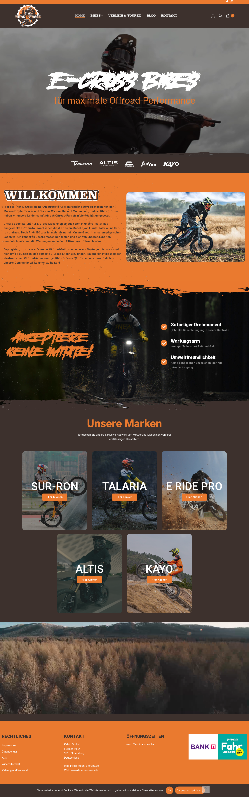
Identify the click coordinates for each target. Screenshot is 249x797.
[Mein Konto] (213, 15)
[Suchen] (220, 15)
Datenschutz (9, 751)
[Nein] (206, 789)
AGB (4, 758)
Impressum (9, 745)
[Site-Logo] (28, 15)
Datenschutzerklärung (190, 790)
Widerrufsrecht (11, 764)
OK (169, 790)
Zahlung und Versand (15, 770)
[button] (159, 579)
